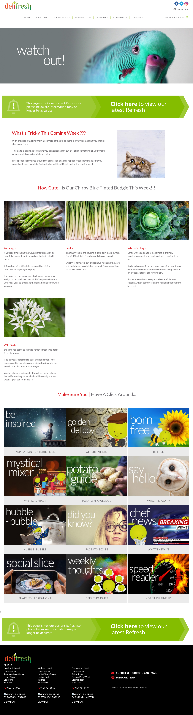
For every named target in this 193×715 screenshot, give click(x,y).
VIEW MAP (9, 701)
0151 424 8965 (47, 687)
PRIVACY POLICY (133, 687)
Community (120, 17)
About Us (41, 17)
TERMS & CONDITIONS (119, 687)
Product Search (174, 17)
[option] (96, 55)
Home (27, 17)
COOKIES (143, 687)
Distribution (83, 17)
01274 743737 (13, 687)
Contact (138, 17)
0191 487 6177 (81, 687)
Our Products (61, 17)
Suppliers (102, 17)
